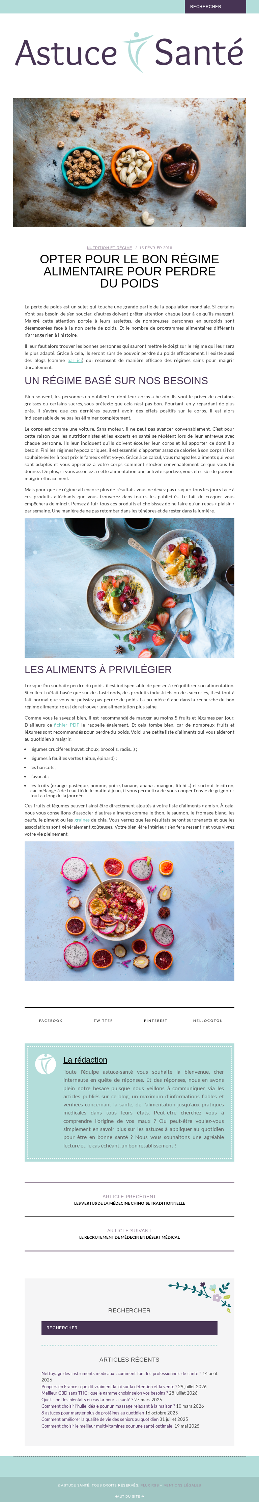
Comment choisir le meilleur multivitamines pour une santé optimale (107, 1426)
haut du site (128, 1496)
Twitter (103, 1021)
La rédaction (85, 1059)
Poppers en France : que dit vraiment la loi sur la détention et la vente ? (109, 1386)
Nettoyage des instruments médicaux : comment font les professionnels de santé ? (121, 1373)
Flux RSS (150, 1485)
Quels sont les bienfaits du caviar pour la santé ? (87, 1399)
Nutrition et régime (109, 248)
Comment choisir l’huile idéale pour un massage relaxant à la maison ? (108, 1406)
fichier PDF (66, 725)
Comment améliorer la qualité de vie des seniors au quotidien (100, 1419)
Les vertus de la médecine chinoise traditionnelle (129, 1200)
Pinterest (156, 1021)
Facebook (51, 1021)
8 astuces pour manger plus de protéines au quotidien (92, 1412)
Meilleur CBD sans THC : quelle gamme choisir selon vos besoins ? (104, 1393)
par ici (74, 360)
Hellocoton (208, 1021)
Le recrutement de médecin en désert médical (129, 1234)
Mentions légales (182, 1485)
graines (82, 820)
